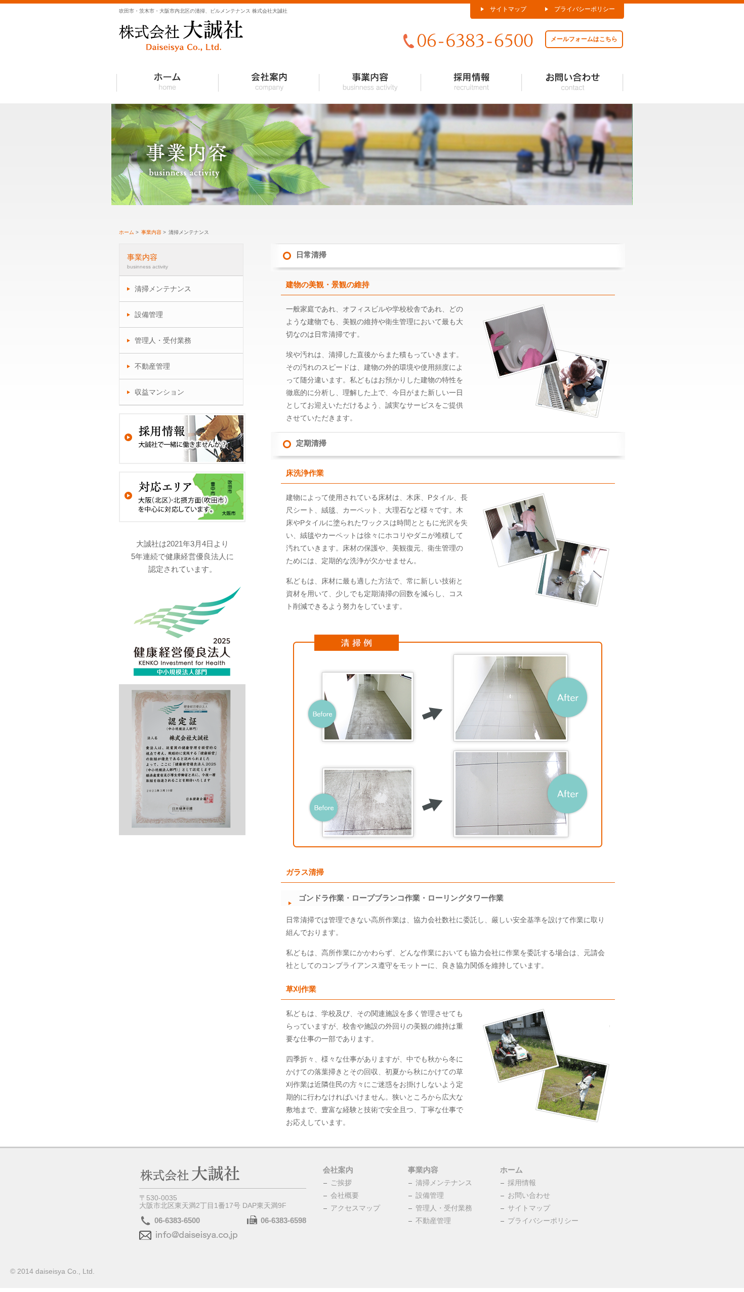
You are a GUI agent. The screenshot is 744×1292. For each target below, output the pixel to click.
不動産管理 (152, 366)
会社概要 (344, 1195)
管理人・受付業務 (163, 340)
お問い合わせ (529, 1195)
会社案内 (338, 1169)
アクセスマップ (355, 1208)
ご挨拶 (341, 1183)
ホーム (126, 232)
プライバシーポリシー (584, 9)
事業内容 (151, 232)
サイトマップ (508, 9)
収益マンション (159, 392)
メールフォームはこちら (584, 39)
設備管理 (149, 314)
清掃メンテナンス (163, 289)
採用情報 (522, 1183)
